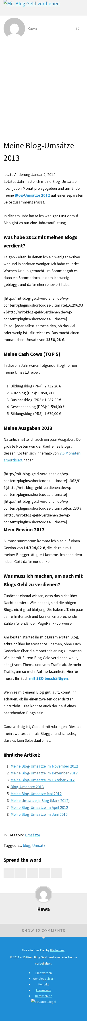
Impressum (43, 990)
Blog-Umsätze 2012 (32, 195)
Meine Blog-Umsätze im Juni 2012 (39, 814)
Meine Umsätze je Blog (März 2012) (40, 800)
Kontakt (43, 984)
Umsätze (32, 835)
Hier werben (43, 973)
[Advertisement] (43, 87)
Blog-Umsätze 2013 (27, 786)
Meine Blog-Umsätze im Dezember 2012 (44, 773)
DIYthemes (57, 950)
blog (26, 845)
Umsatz (38, 845)
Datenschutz (43, 996)
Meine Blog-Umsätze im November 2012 (44, 766)
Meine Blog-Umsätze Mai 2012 (36, 793)
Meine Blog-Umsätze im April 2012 (39, 807)
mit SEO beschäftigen (48, 678)
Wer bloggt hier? (44, 979)
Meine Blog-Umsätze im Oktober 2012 (42, 779)
